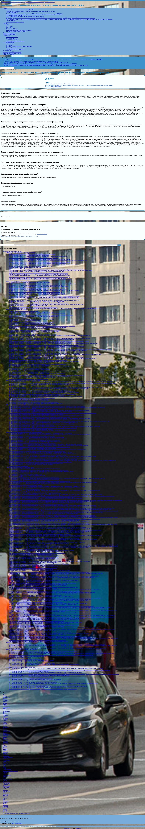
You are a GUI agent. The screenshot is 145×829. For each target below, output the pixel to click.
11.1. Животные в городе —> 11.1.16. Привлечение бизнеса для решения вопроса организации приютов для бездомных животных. (43, 689)
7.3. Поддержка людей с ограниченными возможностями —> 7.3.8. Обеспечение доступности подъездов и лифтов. (39, 504)
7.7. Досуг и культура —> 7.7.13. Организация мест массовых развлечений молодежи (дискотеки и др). (35, 595)
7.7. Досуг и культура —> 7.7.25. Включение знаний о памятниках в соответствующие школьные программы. (37, 611)
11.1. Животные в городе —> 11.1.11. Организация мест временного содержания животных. (33, 682)
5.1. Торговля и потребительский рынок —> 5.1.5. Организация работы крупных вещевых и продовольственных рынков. (40, 411)
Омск (4, 761)
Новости (5, 23)
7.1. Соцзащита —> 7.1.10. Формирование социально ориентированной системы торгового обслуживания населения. (39, 481)
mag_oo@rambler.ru (17, 823)
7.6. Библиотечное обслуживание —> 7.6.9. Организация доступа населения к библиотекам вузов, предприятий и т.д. (39, 570)
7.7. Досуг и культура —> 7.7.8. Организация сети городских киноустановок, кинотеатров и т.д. (34, 588)
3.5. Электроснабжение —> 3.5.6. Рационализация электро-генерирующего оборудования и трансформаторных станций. (40, 366)
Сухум (4, 788)
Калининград (6, 734)
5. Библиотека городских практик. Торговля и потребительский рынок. (24, 404)
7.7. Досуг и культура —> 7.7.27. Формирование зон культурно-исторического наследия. (32, 614)
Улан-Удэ (5, 795)
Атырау (5, 701)
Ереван (5, 726)
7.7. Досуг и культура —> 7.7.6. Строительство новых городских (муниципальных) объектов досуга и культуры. (38, 585)
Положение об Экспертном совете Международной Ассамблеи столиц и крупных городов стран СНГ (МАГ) (34, 14)
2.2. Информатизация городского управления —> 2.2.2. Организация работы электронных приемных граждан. (37, 294)
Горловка (5, 718)
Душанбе (5, 724)
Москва (5, 753)
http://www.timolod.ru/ (42, 234)
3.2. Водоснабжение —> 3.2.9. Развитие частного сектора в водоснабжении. (28, 328)
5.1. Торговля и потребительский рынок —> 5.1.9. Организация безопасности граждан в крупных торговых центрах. (39, 417)
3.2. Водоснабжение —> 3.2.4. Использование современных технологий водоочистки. (31, 322)
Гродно (5, 719)
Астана (5, 699)
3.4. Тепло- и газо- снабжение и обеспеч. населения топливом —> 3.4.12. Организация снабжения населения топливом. (40, 342)
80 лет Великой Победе (12, 28)
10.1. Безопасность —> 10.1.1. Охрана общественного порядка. (25, 659)
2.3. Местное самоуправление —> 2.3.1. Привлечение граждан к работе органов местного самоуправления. (36, 301)
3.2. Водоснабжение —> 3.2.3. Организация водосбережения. (25, 320)
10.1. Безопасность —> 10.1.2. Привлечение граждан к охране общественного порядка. (31, 660)
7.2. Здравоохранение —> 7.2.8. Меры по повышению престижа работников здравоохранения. (33, 491)
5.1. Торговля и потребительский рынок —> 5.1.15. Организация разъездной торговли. (31, 425)
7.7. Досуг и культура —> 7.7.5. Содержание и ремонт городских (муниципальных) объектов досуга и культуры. (38, 584)
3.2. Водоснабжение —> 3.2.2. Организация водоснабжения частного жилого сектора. (31, 319)
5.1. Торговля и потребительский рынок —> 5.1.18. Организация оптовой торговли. (31, 429)
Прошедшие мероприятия (9, 34)
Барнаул (5, 703)
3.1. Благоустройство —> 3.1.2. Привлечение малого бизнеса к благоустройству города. (31, 312)
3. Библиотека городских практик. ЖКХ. (16, 309)
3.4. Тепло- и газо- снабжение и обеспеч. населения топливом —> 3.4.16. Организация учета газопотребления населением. (41, 347)
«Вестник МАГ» (10, 38)
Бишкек (5, 705)
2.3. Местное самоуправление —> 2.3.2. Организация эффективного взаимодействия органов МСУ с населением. (38, 302)
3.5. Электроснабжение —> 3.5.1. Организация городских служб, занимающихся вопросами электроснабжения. (38, 360)
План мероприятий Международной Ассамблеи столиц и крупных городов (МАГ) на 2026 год (30, 11)
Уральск (5, 798)
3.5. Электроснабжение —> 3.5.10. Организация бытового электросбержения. (29, 372)
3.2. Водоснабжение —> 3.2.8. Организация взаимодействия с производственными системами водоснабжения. (38, 327)
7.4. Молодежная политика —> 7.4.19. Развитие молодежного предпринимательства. (31, 549)
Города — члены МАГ (9, 42)
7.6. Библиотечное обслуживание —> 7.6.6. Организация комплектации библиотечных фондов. (34, 566)
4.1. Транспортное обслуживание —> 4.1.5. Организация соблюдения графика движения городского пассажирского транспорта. (42, 391)
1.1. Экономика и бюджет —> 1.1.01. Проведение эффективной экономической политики (32, 254)
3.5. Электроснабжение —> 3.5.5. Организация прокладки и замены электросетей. (30, 365)
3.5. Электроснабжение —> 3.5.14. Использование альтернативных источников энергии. (32, 377)
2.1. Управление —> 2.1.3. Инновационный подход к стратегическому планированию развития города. (36, 285)
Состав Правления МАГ (12, 12)
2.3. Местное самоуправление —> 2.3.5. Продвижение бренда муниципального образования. (33, 307)
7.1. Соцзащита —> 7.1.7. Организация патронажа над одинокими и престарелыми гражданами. (34, 476)
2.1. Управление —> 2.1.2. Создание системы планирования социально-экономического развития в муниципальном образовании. (42, 283)
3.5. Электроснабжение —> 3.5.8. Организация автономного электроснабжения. (30, 369)
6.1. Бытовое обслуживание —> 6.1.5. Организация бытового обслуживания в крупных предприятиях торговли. (38, 438)
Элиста (5, 809)
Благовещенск (6, 707)
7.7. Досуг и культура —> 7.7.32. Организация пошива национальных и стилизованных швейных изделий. (36, 621)
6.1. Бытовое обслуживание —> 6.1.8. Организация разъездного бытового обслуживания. (32, 443)
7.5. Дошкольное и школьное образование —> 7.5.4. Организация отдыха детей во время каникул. (34, 555)
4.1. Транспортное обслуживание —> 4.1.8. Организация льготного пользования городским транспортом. (36, 395)
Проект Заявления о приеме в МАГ (15, 22)
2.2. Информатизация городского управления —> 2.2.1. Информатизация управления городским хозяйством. (37, 293)
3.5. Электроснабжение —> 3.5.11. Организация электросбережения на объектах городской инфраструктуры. (37, 373)
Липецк (5, 746)
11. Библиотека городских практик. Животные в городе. (20, 667)
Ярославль (5, 811)
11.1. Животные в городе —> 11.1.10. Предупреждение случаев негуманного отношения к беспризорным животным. (39, 680)
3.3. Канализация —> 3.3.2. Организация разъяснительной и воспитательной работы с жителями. (34, 331)
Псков (4, 773)
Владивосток (6, 709)
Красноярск (6, 743)
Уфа (4, 799)
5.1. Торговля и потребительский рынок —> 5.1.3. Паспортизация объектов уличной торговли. (33, 409)
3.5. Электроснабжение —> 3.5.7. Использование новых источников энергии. (29, 368)
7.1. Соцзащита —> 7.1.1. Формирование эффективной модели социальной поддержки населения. (34, 468)
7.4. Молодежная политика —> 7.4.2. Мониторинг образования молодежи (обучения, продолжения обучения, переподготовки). (42, 525)
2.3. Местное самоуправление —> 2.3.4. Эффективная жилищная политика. (28, 305)
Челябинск (6, 806)
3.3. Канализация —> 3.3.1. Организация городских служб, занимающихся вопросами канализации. (35, 330)
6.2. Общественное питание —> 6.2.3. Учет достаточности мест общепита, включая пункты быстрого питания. (37, 455)
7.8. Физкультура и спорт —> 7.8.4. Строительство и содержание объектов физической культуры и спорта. (36, 626)
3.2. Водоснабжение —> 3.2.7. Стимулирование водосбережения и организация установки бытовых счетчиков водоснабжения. (42, 326)
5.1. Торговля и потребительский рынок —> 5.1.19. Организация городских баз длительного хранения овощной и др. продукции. (42, 430)
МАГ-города (9, 26)
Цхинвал (5, 805)
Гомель (5, 716)
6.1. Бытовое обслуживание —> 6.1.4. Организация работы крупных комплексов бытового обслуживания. (36, 437)
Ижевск (5, 728)
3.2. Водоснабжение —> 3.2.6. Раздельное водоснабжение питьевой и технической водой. (32, 324)
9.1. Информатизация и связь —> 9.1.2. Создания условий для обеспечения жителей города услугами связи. (37, 652)
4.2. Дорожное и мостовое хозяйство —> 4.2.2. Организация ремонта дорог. (28, 399)
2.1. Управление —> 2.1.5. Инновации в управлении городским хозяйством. (29, 288)
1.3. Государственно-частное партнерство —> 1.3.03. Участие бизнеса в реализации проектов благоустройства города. (39, 275)
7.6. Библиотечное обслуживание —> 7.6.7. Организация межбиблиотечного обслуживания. (33, 568)
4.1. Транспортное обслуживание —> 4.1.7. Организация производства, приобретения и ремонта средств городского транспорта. (42, 394)
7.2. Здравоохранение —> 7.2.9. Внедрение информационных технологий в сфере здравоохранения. (35, 493)
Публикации (6, 35)
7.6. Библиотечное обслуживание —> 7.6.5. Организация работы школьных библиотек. (31, 565)
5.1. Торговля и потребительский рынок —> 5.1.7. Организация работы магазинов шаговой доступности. (36, 414)
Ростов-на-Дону (7, 775)
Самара (5, 777)
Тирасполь (6, 794)
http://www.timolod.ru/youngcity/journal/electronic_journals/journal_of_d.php (19, 236)
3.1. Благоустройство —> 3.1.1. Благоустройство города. (23, 311)
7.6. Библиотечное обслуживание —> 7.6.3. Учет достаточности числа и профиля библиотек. (33, 562)
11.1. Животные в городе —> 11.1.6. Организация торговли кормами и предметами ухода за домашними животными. (39, 675)
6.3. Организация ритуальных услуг (18, 466)
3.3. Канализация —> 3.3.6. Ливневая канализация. (22, 336)
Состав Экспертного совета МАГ (14, 15)
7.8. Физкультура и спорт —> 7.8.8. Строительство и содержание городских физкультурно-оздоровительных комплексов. (40, 631)
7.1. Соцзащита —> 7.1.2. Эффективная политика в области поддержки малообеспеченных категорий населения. (38, 470)
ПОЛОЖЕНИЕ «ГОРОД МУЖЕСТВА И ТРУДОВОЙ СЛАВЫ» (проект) (25, 16)
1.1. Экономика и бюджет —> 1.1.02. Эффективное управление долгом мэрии (29, 255)
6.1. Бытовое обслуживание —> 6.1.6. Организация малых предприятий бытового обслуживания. (34, 440)
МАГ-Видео (9, 45)
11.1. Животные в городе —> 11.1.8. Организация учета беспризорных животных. (30, 678)
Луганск (5, 747)
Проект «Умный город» (12, 47)
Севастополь (6, 781)
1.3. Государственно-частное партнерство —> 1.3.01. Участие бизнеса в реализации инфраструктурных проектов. (38, 273)
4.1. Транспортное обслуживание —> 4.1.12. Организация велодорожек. (27, 385)
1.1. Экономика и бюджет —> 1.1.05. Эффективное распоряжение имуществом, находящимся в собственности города (39, 259)
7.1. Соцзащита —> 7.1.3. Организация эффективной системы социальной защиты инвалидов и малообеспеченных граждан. (41, 471)
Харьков (5, 802)
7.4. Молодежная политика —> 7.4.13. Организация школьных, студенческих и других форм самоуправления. (37, 540)
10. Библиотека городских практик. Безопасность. (19, 657)
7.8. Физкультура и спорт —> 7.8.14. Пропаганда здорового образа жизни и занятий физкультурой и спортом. (37, 640)
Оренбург (5, 762)
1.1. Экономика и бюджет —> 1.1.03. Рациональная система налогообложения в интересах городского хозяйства (38, 256)
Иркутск (5, 730)
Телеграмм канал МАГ (12, 37)
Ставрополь (6, 787)
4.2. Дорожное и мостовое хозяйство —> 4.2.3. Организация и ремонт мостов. (29, 400)
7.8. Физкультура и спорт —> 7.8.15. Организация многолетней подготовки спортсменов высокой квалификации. (38, 641)
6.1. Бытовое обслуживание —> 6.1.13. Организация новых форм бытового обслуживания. (32, 448)
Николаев (5, 758)
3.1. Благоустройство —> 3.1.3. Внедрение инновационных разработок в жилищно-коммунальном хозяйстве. (37, 313)
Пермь (4, 768)
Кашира (5, 737)
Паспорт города (10, 43)
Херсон (5, 803)
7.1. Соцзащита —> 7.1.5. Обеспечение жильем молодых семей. (25, 474)
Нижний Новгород (8, 757)
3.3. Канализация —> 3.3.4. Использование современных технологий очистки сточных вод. (33, 334)
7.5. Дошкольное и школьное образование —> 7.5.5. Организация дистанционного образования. (34, 557)
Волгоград (5, 712)
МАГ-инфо (9, 24)
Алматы (5, 696)
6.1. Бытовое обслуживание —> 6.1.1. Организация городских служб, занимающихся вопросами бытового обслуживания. (40, 433)
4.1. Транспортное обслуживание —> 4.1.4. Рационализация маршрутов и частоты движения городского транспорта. (39, 389)
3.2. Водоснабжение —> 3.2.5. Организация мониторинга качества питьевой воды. (30, 323)
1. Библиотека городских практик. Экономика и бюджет (20, 252)
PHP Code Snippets (67, 828)
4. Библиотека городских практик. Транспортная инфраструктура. (23, 380)
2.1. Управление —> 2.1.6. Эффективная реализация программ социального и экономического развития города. (38, 289)
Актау (4, 694)
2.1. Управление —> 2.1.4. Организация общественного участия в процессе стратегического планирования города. (39, 286)
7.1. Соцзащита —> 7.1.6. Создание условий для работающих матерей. (27, 475)
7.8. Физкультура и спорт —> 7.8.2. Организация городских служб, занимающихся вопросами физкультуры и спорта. (39, 623)
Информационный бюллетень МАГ (15, 41)
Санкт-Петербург (7, 779)
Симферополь (6, 786)
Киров (4, 738)
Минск (5, 750)
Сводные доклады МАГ (12, 39)
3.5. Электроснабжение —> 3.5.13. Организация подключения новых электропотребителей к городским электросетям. (39, 376)
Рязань (4, 776)
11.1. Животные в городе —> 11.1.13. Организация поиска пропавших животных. (30, 684)
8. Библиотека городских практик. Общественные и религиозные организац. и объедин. (29, 642)
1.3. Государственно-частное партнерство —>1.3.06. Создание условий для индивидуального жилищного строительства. (40, 279)
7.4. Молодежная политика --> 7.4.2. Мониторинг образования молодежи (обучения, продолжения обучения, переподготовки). (79, 85)
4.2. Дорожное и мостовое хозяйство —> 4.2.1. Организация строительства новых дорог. (32, 398)
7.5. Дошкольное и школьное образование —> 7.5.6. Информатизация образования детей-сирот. (33, 558)
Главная (5, 8)
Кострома (5, 742)
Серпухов (5, 784)
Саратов (5, 780)
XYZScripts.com (78, 828)
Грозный (5, 720)
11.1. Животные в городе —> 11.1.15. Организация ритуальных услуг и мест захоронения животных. (35, 687)
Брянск (5, 708)
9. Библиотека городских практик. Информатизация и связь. (21, 649)
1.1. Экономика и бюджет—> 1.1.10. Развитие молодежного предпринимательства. (30, 266)
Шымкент (5, 807)
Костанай (5, 741)
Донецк (5, 723)
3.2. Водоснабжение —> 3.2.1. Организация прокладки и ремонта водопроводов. (30, 317)
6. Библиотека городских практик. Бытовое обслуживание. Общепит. (24, 432)
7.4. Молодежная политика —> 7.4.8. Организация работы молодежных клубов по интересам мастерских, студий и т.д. (40, 534)
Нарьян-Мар (6, 756)
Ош (4, 765)
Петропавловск (7, 769)
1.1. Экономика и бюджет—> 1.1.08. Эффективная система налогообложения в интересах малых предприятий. (37, 263)
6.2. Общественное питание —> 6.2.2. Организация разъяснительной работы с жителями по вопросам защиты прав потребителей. (43, 453)
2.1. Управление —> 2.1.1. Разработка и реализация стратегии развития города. (29, 282)
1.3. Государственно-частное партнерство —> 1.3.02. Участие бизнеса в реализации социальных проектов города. (38, 274)
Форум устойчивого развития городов (16, 31)
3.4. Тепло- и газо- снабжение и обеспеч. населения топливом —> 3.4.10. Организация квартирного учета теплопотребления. (41, 339)
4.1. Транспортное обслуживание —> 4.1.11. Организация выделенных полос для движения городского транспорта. (39, 384)
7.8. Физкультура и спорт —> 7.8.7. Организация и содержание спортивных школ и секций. (33, 630)
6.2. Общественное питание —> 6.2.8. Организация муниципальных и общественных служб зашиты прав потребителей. (40, 462)
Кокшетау (5, 739)
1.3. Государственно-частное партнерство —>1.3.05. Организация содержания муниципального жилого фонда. (38, 278)
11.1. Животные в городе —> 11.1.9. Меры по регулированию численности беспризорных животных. (35, 679)
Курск (4, 745)
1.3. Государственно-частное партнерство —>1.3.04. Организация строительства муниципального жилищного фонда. (39, 277)
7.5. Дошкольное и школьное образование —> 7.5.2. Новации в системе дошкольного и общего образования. (37, 553)
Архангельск (6, 697)
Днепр (4, 722)
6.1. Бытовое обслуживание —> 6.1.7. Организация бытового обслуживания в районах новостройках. (35, 441)
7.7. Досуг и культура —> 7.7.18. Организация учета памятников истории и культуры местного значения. (36, 602)
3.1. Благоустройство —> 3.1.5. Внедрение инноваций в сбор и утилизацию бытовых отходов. (33, 316)
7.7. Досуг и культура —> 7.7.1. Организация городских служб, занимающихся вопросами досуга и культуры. (37, 578)
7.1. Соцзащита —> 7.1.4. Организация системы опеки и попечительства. (28, 472)
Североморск (6, 783)
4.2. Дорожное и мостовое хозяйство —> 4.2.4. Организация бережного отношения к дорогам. (33, 402)
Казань (5, 733)
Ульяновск (5, 796)
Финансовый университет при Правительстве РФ (19, 30)
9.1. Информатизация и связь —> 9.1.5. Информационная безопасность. (27, 656)
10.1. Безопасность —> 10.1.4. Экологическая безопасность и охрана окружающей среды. (32, 663)
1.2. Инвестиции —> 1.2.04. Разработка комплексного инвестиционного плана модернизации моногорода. (36, 271)
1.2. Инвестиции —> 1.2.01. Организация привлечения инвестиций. (26, 267)
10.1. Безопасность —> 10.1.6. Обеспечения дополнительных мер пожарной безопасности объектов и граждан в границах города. (42, 665)
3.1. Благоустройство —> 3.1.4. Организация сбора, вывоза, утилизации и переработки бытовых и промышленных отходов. (41, 315)
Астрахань (5, 700)
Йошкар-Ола (6, 731)
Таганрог (5, 790)
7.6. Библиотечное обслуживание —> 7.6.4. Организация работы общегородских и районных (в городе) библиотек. (39, 563)
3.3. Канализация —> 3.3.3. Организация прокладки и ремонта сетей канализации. (30, 332)
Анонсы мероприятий (8, 33)
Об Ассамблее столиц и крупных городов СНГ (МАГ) (20, 9)
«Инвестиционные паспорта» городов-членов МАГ (19, 46)
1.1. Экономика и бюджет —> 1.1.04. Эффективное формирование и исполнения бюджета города (34, 258)
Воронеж (5, 715)
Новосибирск (6, 760)
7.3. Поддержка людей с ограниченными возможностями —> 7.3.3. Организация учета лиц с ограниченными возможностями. (41, 497)
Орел (4, 764)
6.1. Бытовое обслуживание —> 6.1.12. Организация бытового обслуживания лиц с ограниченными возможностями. (39, 447)
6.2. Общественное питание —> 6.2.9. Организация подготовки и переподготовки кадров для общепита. (36, 463)
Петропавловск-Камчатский (10, 771)
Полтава (5, 772)
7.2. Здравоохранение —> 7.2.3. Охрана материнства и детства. (25, 485)
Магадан (5, 749)
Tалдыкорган (6, 791)
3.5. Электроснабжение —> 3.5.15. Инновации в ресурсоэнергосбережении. (28, 379)
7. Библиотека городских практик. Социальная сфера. (59, 83)
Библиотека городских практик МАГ (12, 53)
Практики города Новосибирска (53, 86)
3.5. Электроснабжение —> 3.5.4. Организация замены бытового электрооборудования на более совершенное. (37, 364)
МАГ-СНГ (8, 27)
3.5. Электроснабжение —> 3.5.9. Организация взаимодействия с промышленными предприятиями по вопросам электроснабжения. (43, 370)
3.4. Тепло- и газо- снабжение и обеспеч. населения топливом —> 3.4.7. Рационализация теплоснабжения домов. (38, 355)
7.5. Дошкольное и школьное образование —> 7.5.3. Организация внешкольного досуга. (32, 554)
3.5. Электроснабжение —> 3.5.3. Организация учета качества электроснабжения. (30, 362)
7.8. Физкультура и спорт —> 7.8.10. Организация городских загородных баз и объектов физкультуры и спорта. (38, 634)
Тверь (4, 792)
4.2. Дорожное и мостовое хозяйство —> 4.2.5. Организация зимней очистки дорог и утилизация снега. (36, 403)
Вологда (5, 713)
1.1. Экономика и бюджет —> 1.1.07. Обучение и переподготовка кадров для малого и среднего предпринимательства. (40, 262)
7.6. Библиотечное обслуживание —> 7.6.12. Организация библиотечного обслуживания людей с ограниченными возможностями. (43, 574)
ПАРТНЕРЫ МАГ (11, 20)
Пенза (4, 767)
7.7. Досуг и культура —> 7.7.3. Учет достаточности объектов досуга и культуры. (30, 581)
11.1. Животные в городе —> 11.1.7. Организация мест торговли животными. (29, 676)
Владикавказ (6, 711)
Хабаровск (6, 801)
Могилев (5, 752)
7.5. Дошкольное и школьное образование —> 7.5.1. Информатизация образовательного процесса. (34, 551)
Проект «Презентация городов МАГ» (15, 49)
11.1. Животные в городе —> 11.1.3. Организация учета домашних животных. (29, 671)
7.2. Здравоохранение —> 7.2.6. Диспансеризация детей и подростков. (27, 489)
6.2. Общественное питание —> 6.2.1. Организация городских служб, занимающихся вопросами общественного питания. (40, 452)
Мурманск (5, 754)
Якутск (5, 810)
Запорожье (6, 727)
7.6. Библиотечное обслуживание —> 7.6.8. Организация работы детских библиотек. (31, 569)
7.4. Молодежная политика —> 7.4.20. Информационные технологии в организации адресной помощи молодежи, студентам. (41, 550)
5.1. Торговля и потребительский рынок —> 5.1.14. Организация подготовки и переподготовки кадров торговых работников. (41, 423)
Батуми (5, 704)
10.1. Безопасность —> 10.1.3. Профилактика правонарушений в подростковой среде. (31, 661)
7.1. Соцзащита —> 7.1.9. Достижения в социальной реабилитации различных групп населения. (34, 479)
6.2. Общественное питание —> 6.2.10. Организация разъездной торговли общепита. (31, 464)
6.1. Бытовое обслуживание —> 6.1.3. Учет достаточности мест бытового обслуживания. (32, 436)
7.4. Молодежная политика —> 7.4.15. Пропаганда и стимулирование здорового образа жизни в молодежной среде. (39, 543)
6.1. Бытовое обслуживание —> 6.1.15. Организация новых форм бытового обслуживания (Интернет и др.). (37, 451)
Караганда (5, 735)
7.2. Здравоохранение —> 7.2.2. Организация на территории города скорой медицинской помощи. (34, 483)
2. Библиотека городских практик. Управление (18, 281)
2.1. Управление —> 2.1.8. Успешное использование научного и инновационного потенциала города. (35, 292)
